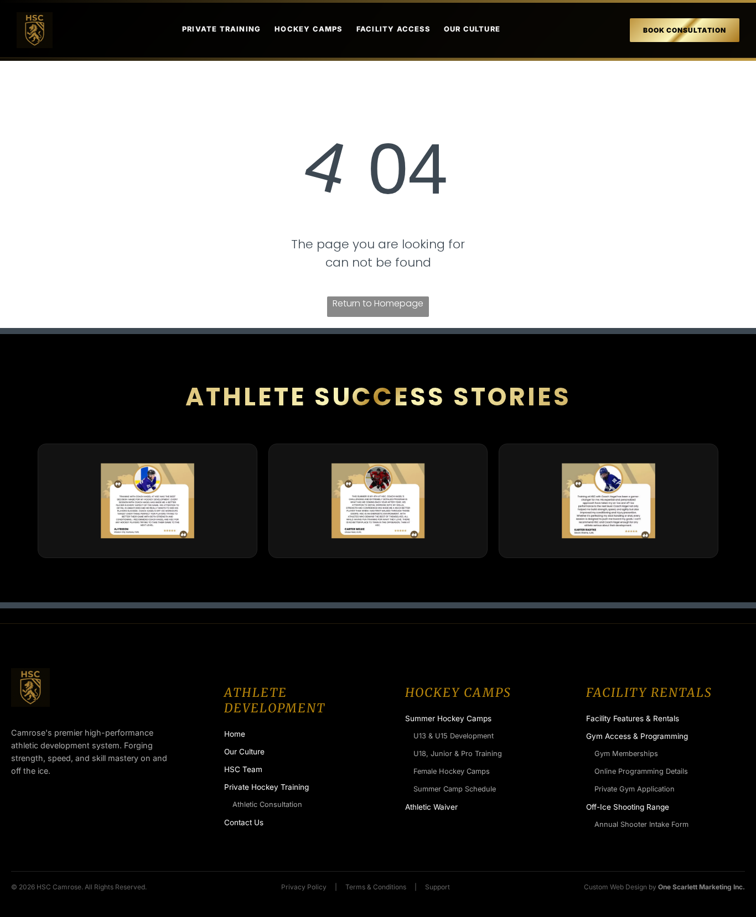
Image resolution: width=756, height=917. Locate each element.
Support (437, 887)
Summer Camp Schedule (454, 789)
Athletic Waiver (431, 807)
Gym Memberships (626, 753)
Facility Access (393, 29)
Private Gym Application (634, 789)
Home (234, 734)
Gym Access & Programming (637, 736)
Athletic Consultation (267, 804)
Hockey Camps (308, 29)
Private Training (221, 29)
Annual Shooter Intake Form (641, 824)
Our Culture (472, 29)
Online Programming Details (641, 771)
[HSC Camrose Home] (35, 30)
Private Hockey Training (266, 787)
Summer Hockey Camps (448, 718)
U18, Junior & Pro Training (457, 753)
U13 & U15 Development (453, 736)
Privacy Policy (304, 887)
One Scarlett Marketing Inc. (701, 887)
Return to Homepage (378, 303)
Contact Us (243, 822)
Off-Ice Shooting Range (627, 807)
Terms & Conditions (375, 887)
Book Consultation (684, 30)
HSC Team (243, 769)
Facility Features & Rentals (632, 718)
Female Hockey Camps (451, 771)
